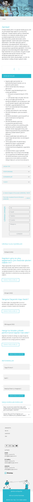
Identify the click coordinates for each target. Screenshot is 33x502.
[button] (14, 69)
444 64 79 (11, 454)
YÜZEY (5, 182)
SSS (6, 436)
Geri (4, 19)
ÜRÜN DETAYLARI (9, 76)
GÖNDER (19, 234)
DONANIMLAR (7, 177)
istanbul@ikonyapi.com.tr (11, 462)
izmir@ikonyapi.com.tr (10, 456)
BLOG (6, 430)
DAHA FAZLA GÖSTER (16, 354)
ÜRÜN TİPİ (6, 166)
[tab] (16, 76)
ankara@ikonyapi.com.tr (11, 469)
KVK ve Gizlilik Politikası (16, 495)
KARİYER (7, 433)
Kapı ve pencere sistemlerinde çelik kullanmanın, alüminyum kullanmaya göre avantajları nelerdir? (15, 408)
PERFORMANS (8, 171)
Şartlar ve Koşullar (16, 491)
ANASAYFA (8, 428)
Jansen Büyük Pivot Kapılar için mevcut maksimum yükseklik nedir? (14, 414)
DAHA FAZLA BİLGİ (11, 280)
